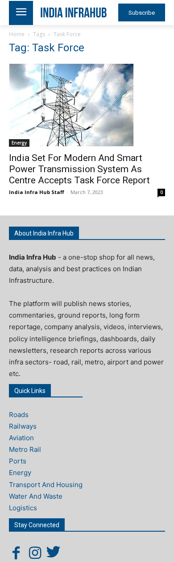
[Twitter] (53, 552)
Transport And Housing (46, 484)
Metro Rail (25, 449)
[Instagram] (35, 552)
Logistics (23, 508)
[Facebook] (16, 552)
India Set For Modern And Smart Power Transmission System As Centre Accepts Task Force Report (79, 169)
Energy (19, 143)
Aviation (21, 438)
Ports (17, 461)
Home (17, 34)
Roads (19, 414)
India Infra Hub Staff (36, 192)
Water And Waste (35, 496)
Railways (23, 426)
